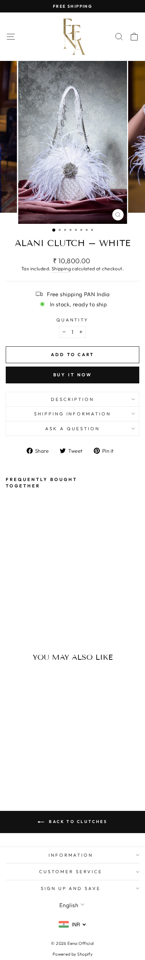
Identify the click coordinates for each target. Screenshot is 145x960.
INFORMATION (71, 855)
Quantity (72, 319)
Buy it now (72, 374)
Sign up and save (71, 888)
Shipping (61, 269)
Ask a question (72, 428)
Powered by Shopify (72, 954)
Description (72, 399)
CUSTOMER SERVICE (71, 871)
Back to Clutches (77, 821)
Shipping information (72, 413)
